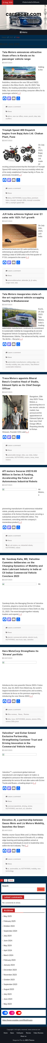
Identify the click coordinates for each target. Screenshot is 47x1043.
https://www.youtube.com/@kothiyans (17, 1020)
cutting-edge (31, 362)
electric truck (32, 637)
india (30, 455)
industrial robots (27, 545)
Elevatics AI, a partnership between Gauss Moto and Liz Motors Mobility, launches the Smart (23, 823)
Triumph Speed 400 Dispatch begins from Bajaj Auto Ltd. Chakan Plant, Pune (22, 133)
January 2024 (9, 965)
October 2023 (9, 980)
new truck (19, 639)
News (10, 111)
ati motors (14, 545)
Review (26, 714)
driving (24, 806)
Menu (24, 32)
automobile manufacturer (17, 362)
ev (19, 545)
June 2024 (8, 941)
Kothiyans (20, 1033)
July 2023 (8, 994)
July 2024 (8, 936)
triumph (13, 200)
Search (5, 886)
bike (23, 455)
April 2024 (8, 950)
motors (27, 457)
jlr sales (34, 280)
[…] (19, 93)
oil (24, 808)
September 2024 (10, 931)
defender (25, 280)
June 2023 (8, 999)
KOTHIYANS (16, 198)
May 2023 (8, 1004)
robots (18, 548)
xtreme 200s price (12, 721)
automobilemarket (14, 280)
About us (23, 1036)
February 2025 (10, 921)
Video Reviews (38, 1033)
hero (13, 719)
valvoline (30, 639)
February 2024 (10, 960)
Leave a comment (14, 107)
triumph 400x (21, 200)
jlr (29, 280)
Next (11, 880)
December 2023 (10, 970)
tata (35, 116)
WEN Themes (29, 1040)
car (27, 455)
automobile (14, 868)
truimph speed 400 (17, 203)
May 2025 (8, 916)
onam (26, 116)
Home (6, 1033)
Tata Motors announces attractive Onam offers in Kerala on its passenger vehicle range (22, 55)
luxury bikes (26, 198)
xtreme (28, 719)
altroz (10, 116)
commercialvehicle (14, 806)
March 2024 (8, 955)
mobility (34, 868)
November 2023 (10, 975)
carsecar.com (23, 14)
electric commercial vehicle (17, 637)
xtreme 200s (36, 719)
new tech (19, 808)
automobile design (14, 455)
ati (8, 545)
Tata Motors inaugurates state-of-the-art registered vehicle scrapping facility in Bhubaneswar (23, 297)
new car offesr (18, 116)
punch (31, 116)
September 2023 (10, 984)
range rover (10, 283)
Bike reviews (12, 714)
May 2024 (8, 945)
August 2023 (9, 989)
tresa (32, 457)
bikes (10, 198)
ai (8, 868)
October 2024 (9, 926)
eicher (30, 806)
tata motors (25, 364)
